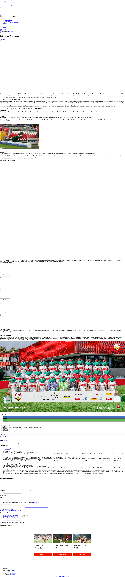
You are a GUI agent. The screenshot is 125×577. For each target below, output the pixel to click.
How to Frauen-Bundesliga (8, 518)
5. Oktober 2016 (10, 31)
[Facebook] (3, 434)
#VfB (55, 97)
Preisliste (34, 155)
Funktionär (26, 437)
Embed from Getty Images (4, 123)
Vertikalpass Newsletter (7, 25)
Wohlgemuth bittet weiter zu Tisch (10, 517)
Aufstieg (12, 437)
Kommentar (3, 490)
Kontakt (4, 2)
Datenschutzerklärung (7, 5)
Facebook (74, 260)
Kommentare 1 (3, 32)
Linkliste (4, 1)
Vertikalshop (5, 18)
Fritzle (22, 437)
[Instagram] (5, 434)
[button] (5, 416)
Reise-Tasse (7, 21)
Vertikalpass (12, 570)
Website (1, 497)
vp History (5, 23)
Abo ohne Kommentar (35, 502)
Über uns (4, 27)
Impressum (5, 3)
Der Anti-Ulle (6, 509)
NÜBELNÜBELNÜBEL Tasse (11, 22)
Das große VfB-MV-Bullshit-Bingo (10, 510)
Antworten (5, 475)
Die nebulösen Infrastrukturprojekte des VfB (12, 520)
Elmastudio (12, 574)
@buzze (3, 39)
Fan (19, 437)
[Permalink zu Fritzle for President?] (39, 91)
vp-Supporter (5, 24)
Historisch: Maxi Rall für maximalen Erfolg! (12, 515)
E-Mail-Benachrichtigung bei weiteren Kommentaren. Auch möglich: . (21, 502)
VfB (1, 30)
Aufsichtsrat (7, 437)
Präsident (30, 437)
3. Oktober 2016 (16, 99)
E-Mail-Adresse (3, 495)
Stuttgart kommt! (8, 20)
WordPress (13, 573)
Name (1, 492)
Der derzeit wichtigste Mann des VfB (10, 516)
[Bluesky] (1, 434)
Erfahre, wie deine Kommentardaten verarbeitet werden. (36, 507)
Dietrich (16, 437)
